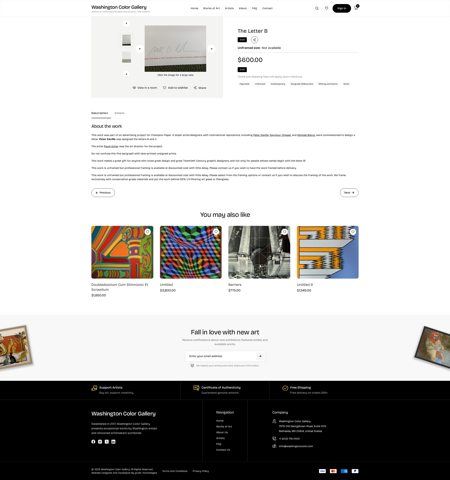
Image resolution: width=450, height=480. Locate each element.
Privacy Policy (201, 471)
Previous (140, 49)
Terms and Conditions (174, 471)
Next (211, 49)
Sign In (342, 8)
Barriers (235, 284)
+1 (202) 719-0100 (289, 438)
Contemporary (278, 84)
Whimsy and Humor (328, 84)
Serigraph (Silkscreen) (302, 84)
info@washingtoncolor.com (296, 446)
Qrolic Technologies (146, 472)
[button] (175, 49)
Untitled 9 (305, 284)
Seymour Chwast (280, 135)
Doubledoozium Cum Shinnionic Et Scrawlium (119, 287)
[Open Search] (317, 8)
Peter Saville (261, 135)
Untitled (166, 284)
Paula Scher (111, 146)
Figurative (244, 84)
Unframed (260, 84)
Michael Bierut (306, 135)
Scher (346, 84)
